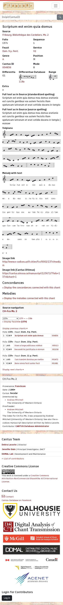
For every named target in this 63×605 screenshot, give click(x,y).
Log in (7, 598)
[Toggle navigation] (56, 6)
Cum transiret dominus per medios (29, 359)
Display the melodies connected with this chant (29, 298)
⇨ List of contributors (13, 458)
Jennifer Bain (9, 449)
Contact (9, 496)
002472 (55, 359)
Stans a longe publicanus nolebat (28, 345)
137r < (22, 318)
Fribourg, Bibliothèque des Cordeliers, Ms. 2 (25, 35)
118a (21, 81)
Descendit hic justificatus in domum (29, 349)
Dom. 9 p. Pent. (10, 51)
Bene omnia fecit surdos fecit (27, 363)
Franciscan (20, 386)
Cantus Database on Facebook (16, 500)
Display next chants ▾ (13, 369)
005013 (55, 345)
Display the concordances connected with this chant (32, 287)
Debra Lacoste (9, 444)
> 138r (29, 318)
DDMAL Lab (7, 454)
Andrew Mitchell (15, 400)
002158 (55, 349)
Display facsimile (15, 321)
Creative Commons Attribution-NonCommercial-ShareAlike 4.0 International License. (30, 478)
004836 (6, 67)
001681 (55, 363)
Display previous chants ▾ (14, 328)
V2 (34, 51)
